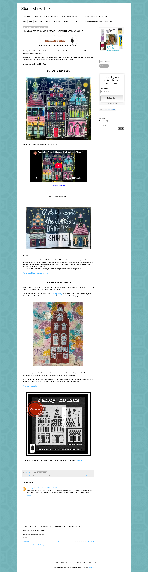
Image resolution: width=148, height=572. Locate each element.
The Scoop (48, 21)
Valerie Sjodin (85, 475)
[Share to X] (42, 472)
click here (79, 460)
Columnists (67, 21)
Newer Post (26, 541)
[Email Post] (34, 472)
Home (24, 21)
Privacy (115, 103)
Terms (110, 103)
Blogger (91, 567)
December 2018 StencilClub (41, 475)
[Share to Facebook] (44, 472)
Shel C (68, 475)
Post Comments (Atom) (37, 545)
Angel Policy (57, 21)
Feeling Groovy (57, 294)
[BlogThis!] (40, 472)
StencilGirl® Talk (36, 8)
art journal (30, 475)
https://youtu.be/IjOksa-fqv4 (58, 185)
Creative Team (78, 21)
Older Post (91, 541)
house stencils (62, 475)
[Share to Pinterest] (46, 472)
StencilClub (38, 21)
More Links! (108, 21)
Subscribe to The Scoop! (109, 58)
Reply (29, 495)
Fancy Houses (53, 475)
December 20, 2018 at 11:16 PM (47, 488)
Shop (30, 21)
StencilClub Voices (76, 475)
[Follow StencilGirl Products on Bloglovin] (107, 111)
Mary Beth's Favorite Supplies (93, 21)
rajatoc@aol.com (32, 488)
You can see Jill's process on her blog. (35, 273)
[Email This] (38, 472)
